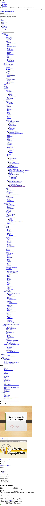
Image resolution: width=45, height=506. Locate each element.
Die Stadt (5, 100)
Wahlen (5, 84)
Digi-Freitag (11, 152)
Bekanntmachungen (10, 70)
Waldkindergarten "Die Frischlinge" (14, 132)
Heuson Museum (9, 305)
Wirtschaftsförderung (7, 355)
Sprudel (8, 199)
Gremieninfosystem (8, 66)
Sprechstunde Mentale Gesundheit (14, 174)
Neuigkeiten (11, 220)
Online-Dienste (6, 88)
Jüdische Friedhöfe (10, 49)
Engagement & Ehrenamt (9, 204)
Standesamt (7, 56)
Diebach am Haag (9, 109)
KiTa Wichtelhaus (11, 129)
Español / (4, 27)
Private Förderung (9, 336)
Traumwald (7, 196)
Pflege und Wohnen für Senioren (10, 289)
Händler (10, 295)
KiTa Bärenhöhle (11, 122)
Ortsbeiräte (7, 78)
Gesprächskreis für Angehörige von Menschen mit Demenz (17, 172)
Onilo (10, 151)
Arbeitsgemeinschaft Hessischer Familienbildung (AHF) (17, 186)
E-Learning (10, 149)
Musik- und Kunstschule (9, 195)
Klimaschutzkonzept (8, 345)
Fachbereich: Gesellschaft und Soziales (5, 465)
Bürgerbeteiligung (6, 361)
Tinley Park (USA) (10, 318)
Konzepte (7, 333)
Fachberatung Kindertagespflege (11, 134)
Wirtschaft (3, 354)
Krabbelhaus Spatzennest (12, 125)
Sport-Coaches (9, 241)
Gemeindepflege (8, 290)
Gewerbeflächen (8, 338)
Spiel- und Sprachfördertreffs (13, 166)
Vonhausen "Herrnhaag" (10, 54)
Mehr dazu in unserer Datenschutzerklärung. (6, 17)
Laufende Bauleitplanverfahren (10, 332)
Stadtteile (7, 105)
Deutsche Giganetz (10, 342)
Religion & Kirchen (8, 211)
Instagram (8, 179)
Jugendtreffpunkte (9, 190)
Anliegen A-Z (6, 34)
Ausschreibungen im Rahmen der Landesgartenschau (11, 362)
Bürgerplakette (9, 206)
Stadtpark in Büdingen (7, 359)
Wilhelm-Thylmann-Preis (10, 210)
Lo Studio (8, 310)
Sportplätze (7, 226)
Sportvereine (7, 225)
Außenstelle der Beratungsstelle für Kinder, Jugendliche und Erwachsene (19, 170)
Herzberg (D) (9, 315)
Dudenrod (8, 110)
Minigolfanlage (8, 249)
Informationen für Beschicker (13, 303)
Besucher (10, 294)
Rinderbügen (9, 52)
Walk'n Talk (10, 173)
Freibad (7, 248)
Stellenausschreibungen (10, 138)
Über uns (8, 189)
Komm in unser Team (9, 269)
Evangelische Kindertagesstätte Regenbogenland (16, 133)
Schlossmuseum (9, 309)
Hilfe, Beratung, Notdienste (8, 65)
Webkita (8, 135)
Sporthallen (7, 227)
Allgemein (8, 157)
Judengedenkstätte (9, 320)
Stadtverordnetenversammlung (10, 74)
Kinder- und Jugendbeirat (9, 192)
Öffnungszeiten (9, 144)
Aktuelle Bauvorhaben (7, 349)
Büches (8, 107)
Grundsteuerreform (6, 376)
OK (1, 19)
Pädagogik (8, 139)
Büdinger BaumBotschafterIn (8, 398)
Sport (4, 381)
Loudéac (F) (9, 316)
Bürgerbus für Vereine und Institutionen (11, 267)
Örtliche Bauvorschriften (9, 329)
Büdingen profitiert (6, 394)
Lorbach (8, 112)
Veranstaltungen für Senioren (10, 270)
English (3, 23)
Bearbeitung (9, 39)
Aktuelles (5, 63)
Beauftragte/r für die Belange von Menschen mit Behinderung (14, 221)
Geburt (8, 57)
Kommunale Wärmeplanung (9, 346)
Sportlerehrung (9, 245)
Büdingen (8, 44)
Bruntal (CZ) (9, 314)
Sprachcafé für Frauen (12, 164)
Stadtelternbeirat (9, 140)
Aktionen (8, 142)
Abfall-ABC (11, 94)
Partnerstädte (7, 313)
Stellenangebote (6, 85)
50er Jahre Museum (10, 306)
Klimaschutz (5, 388)
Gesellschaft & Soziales (7, 203)
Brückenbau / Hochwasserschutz (10, 351)
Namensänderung (9, 59)
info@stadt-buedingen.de (7, 482)
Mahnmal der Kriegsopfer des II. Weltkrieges (13, 322)
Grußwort (7, 35)
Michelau (8, 113)
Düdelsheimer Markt (10, 298)
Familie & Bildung (6, 119)
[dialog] (22, 18)
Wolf (8, 117)
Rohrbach (8, 53)
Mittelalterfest (9, 296)
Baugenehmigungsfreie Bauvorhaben (11, 328)
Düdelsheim (9, 47)
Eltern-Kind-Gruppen (12, 162)
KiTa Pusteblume (11, 130)
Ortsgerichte (7, 40)
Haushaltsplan (8, 83)
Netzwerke (7, 212)
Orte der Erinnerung (8, 319)
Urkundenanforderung (10, 60)
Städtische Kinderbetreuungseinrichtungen (13, 121)
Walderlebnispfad (9, 200)
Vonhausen (8, 116)
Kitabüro (8, 137)
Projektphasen (9, 348)
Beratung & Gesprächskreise (11, 168)
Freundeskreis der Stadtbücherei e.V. (11, 202)
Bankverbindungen (8, 62)
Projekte (8, 335)
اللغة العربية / (5, 29)
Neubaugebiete (8, 339)
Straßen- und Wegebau (9, 350)
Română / (4, 25)
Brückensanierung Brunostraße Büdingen (13, 352)
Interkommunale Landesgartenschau (9, 363)
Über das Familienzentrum (12, 158)
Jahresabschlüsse (8, 99)
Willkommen (7, 101)
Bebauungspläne (8, 331)
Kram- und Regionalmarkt (12, 299)
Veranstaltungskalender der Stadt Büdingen (15, 182)
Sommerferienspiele (13, 178)
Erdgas (8, 97)
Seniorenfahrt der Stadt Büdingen (12, 272)
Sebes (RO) (9, 317)
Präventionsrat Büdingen (12, 183)
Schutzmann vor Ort (10, 215)
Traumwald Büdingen (10, 197)
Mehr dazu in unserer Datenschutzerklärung (7, 11)
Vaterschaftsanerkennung (10, 61)
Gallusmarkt (9, 301)
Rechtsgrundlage (9, 347)
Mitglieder (8, 73)
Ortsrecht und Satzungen (9, 37)
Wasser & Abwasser (10, 98)
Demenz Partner (11, 187)
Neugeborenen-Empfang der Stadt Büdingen (15, 181)
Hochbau (7, 353)
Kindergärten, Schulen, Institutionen (12, 153)
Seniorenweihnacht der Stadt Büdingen (12, 271)
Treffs (8, 161)
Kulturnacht (9, 297)
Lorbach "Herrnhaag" (10, 50)
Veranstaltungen (9, 143)
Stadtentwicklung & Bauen (7, 386)
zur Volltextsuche (4, 6)
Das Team (8, 145)
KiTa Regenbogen (11, 123)
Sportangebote (9, 242)
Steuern (5, 89)
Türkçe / (4, 24)
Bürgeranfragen (8, 67)
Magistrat (7, 72)
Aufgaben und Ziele (12, 217)
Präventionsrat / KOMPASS (11, 214)
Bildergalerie (9, 233)
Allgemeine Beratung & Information (14, 169)
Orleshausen (9, 51)
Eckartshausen (9, 48)
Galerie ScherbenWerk (10, 311)
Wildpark (8, 198)
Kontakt (3, 472)
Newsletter (5, 86)
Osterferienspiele (13, 177)
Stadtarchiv (7, 323)
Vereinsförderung (8, 250)
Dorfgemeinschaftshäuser (9, 253)
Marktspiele (10, 300)
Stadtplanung (4, 325)
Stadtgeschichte (8, 104)
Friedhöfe (7, 41)
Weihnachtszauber (9, 302)
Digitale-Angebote (10, 147)
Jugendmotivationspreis (10, 208)
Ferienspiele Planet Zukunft (13, 176)
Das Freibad (9, 229)
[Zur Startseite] (7, 14)
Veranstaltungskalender (9, 36)
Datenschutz (4, 471)
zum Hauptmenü (4, 3)
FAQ (8, 155)
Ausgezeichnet (11, 103)
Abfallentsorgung (9, 91)
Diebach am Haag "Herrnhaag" (11, 46)
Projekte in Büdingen (7, 395)
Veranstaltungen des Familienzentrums (12, 167)
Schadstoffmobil (11, 96)
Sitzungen (8, 81)
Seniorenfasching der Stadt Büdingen (12, 273)
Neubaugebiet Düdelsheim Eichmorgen (12, 340)
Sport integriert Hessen (9, 240)
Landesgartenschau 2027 (5, 358)
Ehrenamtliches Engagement (11, 205)
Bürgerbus (5, 382)
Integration (7, 216)
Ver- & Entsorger (8, 90)
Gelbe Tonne (11, 95)
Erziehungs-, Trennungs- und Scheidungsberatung (16, 171)
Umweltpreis (9, 207)
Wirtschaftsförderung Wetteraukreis (10, 356)
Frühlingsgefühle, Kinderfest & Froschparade (13, 293)
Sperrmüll (10, 93)
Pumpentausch (11, 235)
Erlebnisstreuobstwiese (10, 201)
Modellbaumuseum (10, 308)
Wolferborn (9, 55)
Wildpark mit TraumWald (9, 251)
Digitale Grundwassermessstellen (10, 343)
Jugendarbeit (7, 188)
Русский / (4, 26)
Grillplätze (7, 252)
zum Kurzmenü (4, 5)
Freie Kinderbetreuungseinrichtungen (12, 131)
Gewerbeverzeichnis (7, 391)
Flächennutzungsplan (9, 330)
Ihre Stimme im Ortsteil (10, 82)
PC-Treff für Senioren (12, 165)
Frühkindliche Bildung (9, 120)
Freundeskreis (9, 154)
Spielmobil (8, 191)
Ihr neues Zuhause (9, 102)
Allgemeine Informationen (9, 266)
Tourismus (3, 357)
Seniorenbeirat (8, 285)
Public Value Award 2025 (12, 236)
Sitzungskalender (8, 69)
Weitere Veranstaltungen (10, 180)
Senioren (5, 383)
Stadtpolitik (5, 371)
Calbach (8, 45)
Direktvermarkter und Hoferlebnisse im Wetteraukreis (11, 324)
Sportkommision (8, 237)
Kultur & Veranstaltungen (7, 291)
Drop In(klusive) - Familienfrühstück (14, 163)
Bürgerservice (4, 33)
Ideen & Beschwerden (9, 38)
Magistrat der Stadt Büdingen (4, 476)
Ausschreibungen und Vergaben (8, 64)
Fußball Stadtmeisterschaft (11, 246)
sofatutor (10, 150)
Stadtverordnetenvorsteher (11, 75)
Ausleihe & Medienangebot (11, 146)
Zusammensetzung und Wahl (11, 79)
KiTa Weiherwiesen (12, 128)
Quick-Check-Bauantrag (10, 327)
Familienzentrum (8, 156)
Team (10, 159)
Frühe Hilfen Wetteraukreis (13, 184)
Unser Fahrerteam (8, 268)
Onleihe (10, 148)
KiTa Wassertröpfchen (12, 127)
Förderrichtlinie (9, 244)
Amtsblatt (8, 71)
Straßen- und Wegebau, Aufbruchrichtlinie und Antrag (11, 344)
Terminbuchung (6, 87)
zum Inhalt (3, 2)
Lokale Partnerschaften (10, 337)
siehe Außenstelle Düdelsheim (9, 500)
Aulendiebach (9, 42)
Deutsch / (4, 22)
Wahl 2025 (8, 193)
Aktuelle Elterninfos (10, 136)
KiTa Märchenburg (11, 124)
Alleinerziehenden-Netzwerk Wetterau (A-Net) (15, 185)
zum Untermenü (4, 4)
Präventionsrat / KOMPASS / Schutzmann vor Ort (13, 213)
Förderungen (9, 234)
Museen (7, 304)
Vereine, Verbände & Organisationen (11, 247)
